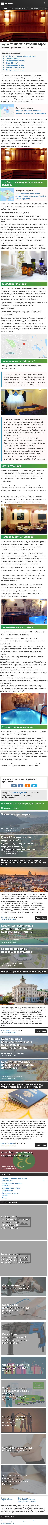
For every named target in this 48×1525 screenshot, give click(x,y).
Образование (7, 1190)
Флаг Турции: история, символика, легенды (17, 1153)
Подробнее (41, 918)
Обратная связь (7, 1500)
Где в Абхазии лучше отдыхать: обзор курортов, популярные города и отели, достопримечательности (18, 843)
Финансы (5, 1186)
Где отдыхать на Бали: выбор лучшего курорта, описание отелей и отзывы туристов (31, 196)
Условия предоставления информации (16, 1521)
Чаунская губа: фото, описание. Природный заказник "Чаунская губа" (31, 112)
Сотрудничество (24, 1498)
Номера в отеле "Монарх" (15, 61)
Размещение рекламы (26, 1500)
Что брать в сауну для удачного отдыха (21, 56)
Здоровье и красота (10, 1193)
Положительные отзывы (15, 68)
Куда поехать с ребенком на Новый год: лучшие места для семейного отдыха (22, 1085)
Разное (4, 1195)
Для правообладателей (27, 1501)
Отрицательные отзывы (15, 70)
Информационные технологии (14, 1178)
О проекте (5, 1498)
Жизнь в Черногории (15, 814)
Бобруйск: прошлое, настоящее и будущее (23, 971)
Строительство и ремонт (12, 1183)
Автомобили (7, 1181)
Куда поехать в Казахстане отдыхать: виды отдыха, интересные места (16, 1043)
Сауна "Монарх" (12, 63)
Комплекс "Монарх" (13, 58)
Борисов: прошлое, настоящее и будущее (16, 950)
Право (4, 1198)
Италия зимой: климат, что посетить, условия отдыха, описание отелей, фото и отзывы (23, 862)
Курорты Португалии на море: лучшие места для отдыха (17, 1065)
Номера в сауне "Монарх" (15, 65)
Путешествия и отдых (8, 831)
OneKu (9, 3)
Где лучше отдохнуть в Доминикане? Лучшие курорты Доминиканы (17, 928)
